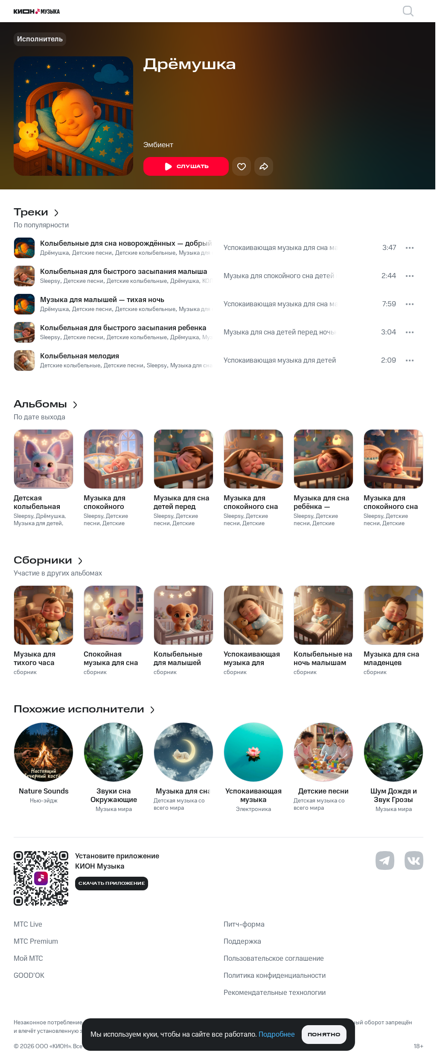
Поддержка (242, 941)
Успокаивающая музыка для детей (280, 360)
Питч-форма (244, 924)
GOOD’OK (29, 976)
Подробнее (277, 1034)
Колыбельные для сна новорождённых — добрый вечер (126, 243)
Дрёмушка (54, 253)
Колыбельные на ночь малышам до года (323, 658)
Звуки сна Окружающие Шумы (113, 795)
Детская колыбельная (37, 502)
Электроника (253, 809)
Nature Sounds (44, 791)
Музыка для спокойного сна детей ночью (280, 276)
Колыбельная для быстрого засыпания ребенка (123, 328)
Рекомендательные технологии (275, 993)
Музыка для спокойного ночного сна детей (105, 502)
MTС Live (28, 924)
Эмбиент (158, 145)
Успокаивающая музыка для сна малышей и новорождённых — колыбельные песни (281, 248)
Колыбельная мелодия (79, 356)
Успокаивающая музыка (253, 795)
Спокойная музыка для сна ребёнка (111, 658)
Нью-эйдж (44, 801)
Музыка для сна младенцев (206, 365)
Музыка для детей (38, 523)
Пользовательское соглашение (274, 958)
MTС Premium (36, 941)
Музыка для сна (184, 791)
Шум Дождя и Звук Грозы (393, 795)
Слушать (193, 166)
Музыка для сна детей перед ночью (280, 332)
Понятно (324, 1034)
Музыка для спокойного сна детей (391, 502)
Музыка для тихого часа (34, 658)
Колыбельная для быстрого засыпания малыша (123, 272)
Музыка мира (114, 809)
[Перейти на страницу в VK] (414, 860)
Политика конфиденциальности (275, 976)
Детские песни (92, 253)
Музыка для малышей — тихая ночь (102, 300)
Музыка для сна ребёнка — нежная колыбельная (322, 502)
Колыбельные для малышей (178, 658)
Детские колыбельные (145, 253)
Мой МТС (28, 958)
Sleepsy (50, 281)
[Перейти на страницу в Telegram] (385, 860)
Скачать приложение (112, 884)
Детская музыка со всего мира (179, 804)
